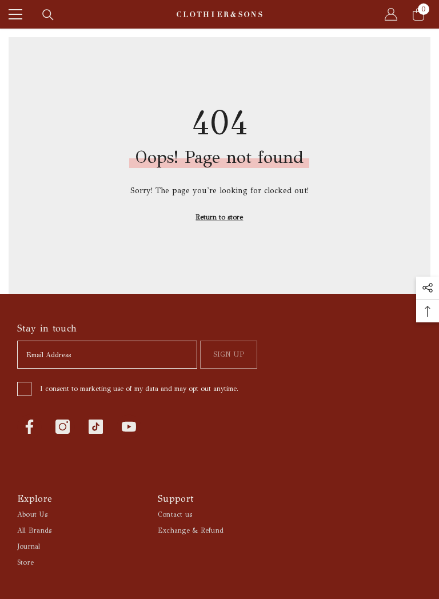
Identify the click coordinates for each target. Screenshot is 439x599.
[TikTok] (95, 426)
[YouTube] (129, 426)
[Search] (48, 15)
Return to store (219, 217)
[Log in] (391, 14)
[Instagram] (62, 426)
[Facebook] (29, 426)
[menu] (15, 14)
